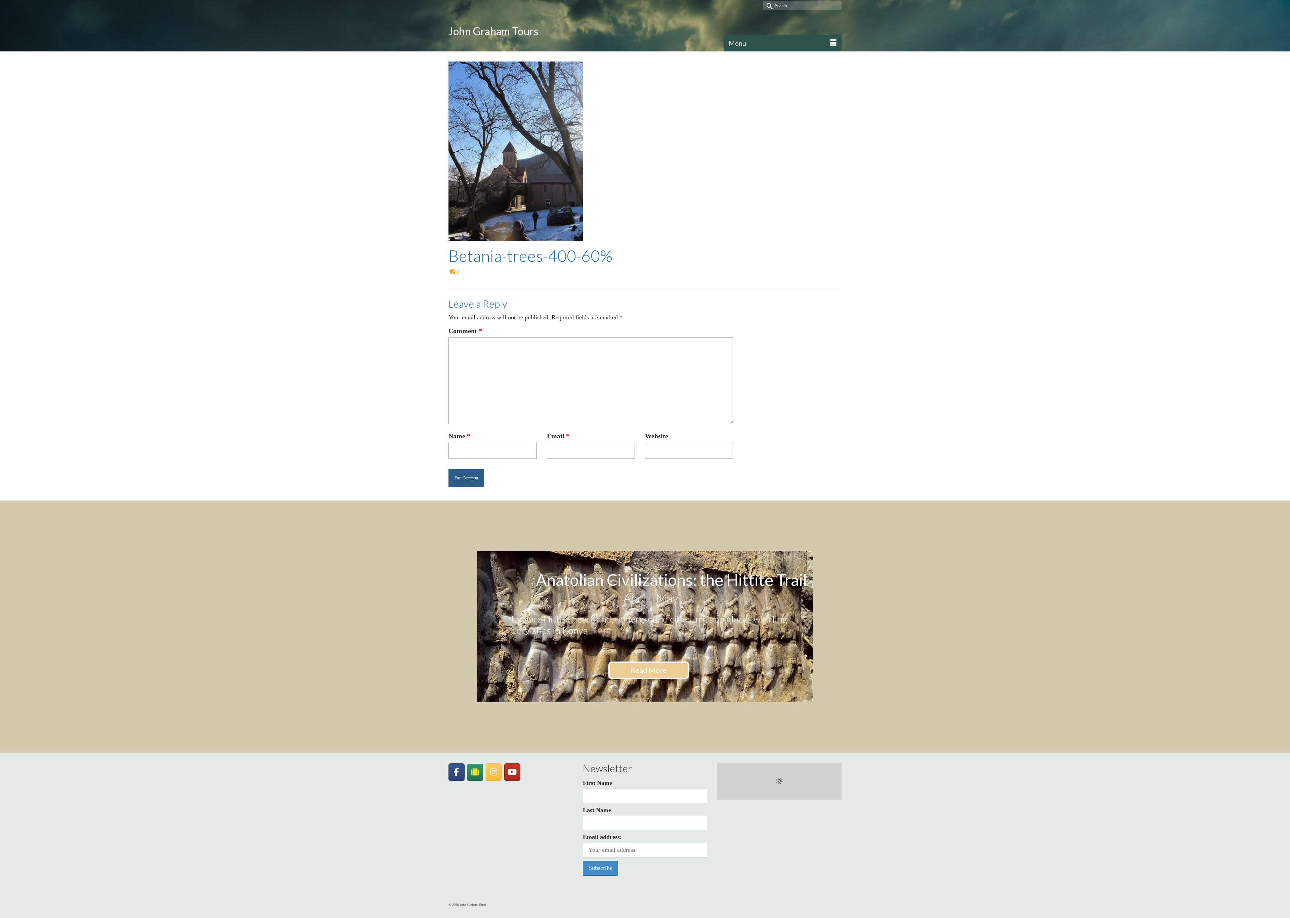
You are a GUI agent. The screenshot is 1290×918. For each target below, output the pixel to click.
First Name (597, 783)
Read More (649, 670)
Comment (465, 330)
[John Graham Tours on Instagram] (494, 772)
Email (558, 436)
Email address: (602, 837)
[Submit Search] (768, 5)
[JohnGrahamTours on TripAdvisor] (475, 772)
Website (656, 436)
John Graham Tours (493, 31)
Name (459, 436)
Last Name (597, 810)
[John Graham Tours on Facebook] (456, 772)
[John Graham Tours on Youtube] (512, 772)
